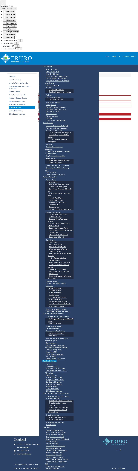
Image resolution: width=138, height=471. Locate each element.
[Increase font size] (17, 43)
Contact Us (116, 56)
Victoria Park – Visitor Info (18, 83)
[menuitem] (47, 66)
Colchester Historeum (17, 101)
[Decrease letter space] (18, 49)
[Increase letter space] (21, 49)
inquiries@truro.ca (24, 454)
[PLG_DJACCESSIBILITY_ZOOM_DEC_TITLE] (19, 40)
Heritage (12, 77)
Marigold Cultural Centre (18, 98)
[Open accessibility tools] (3, 2)
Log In (114, 468)
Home (107, 56)
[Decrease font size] (15, 43)
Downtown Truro (15, 80)
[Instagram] (120, 450)
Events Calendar (15, 108)
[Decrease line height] (16, 46)
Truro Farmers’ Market (17, 95)
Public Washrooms (15, 111)
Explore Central (14, 92)
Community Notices (129, 56)
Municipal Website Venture (35, 468)
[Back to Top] (134, 467)
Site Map (122, 468)
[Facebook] (117, 450)
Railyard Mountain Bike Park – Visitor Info (19, 87)
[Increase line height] (18, 46)
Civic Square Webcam (17, 114)
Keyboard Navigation (8, 8)
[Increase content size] (21, 40)
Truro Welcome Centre (17, 104)
